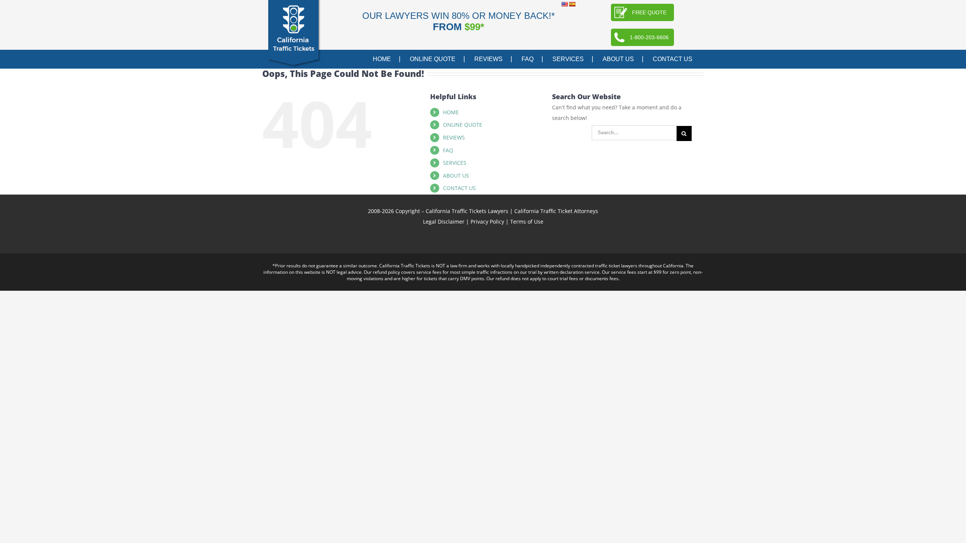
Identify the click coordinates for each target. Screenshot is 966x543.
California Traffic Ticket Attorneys (556, 211)
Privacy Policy (487, 221)
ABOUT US (456, 175)
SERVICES (454, 162)
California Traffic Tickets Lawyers (467, 211)
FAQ (448, 150)
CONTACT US (459, 188)
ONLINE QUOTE (462, 124)
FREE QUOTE (649, 12)
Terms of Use (526, 221)
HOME (451, 112)
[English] (564, 4)
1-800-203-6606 (649, 37)
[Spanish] (572, 4)
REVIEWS (454, 137)
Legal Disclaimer (444, 221)
